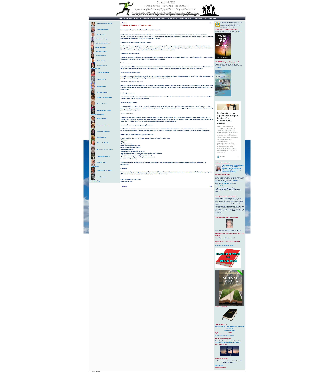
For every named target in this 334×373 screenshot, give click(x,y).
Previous (123, 22)
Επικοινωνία (212, 18)
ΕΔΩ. (219, 67)
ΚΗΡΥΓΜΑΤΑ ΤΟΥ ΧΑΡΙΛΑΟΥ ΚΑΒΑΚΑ (224, 245)
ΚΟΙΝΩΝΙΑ (146, 18)
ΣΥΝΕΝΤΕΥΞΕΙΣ (197, 18)
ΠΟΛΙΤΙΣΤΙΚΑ (162, 18)
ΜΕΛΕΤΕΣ (188, 18)
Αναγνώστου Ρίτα (95, 68)
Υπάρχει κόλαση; (237, 341)
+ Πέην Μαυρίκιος (95, 166)
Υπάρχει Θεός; (218, 341)
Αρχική (120, 18)
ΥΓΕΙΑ (205, 18)
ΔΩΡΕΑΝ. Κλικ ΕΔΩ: (227, 183)
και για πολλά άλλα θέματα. (233, 342)
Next (212, 22)
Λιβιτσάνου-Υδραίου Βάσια (97, 114)
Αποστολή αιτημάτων (229, 330)
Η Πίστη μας (137, 18)
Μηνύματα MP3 (172, 18)
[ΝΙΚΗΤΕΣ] (167, 8)
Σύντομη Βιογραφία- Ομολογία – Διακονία (225, 238)
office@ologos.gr (219, 185)
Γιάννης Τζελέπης (95, 181)
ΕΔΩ (240, 31)
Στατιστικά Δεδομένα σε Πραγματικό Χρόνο (224, 335)
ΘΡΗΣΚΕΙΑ (153, 18)
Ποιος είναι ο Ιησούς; (227, 341)
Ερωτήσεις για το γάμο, (220, 342)
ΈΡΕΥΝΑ (181, 18)
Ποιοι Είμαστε (128, 18)
